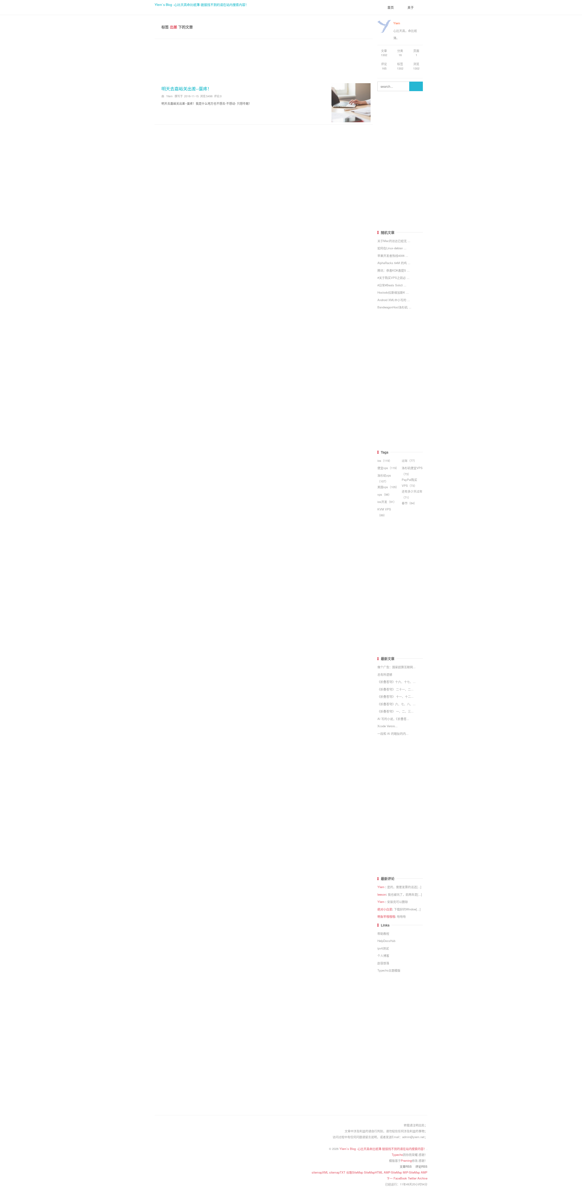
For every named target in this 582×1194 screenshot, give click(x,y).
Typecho (397, 1154)
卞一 (390, 1178)
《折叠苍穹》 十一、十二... (395, 696)
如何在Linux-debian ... (391, 248)
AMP (424, 1172)
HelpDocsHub (386, 941)
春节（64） (409, 503)
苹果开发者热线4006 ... (392, 255)
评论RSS (421, 1166)
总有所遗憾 (384, 674)
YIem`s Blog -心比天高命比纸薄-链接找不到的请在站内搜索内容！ (201, 4)
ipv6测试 (383, 948)
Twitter (412, 1178)
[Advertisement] (264, 59)
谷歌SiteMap (355, 1172)
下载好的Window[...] (407, 909)
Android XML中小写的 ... (393, 300)
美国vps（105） (388, 487)
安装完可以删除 (397, 901)
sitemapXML (320, 1172)
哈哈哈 (401, 916)
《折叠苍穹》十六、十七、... (396, 681)
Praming (406, 1160)
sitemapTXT (337, 1172)
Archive (422, 1178)
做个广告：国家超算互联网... (396, 667)
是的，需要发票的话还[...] (404, 887)
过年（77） (409, 460)
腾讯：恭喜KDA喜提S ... (393, 270)
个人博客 (383, 955)
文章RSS (406, 1166)
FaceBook (401, 1178)
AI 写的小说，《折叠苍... (393, 719)
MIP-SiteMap (412, 1172)
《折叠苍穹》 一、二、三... (395, 711)
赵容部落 (383, 963)
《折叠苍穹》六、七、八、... (396, 704)
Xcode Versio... (387, 726)
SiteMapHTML (374, 1172)
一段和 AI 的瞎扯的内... (393, 733)
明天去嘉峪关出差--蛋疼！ (186, 88)
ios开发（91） (386, 502)
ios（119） (384, 460)
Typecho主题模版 (388, 970)
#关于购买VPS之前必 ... (393, 277)
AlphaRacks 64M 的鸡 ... (393, 263)
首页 (390, 7)
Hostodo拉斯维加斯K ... (393, 292)
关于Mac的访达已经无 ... (393, 241)
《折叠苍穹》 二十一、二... (395, 689)
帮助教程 (383, 933)
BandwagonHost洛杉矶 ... (394, 307)
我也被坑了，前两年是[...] (405, 894)
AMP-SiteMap (393, 1172)
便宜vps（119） (388, 468)
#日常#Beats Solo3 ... (391, 285)
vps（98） (384, 494)
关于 (410, 7)
